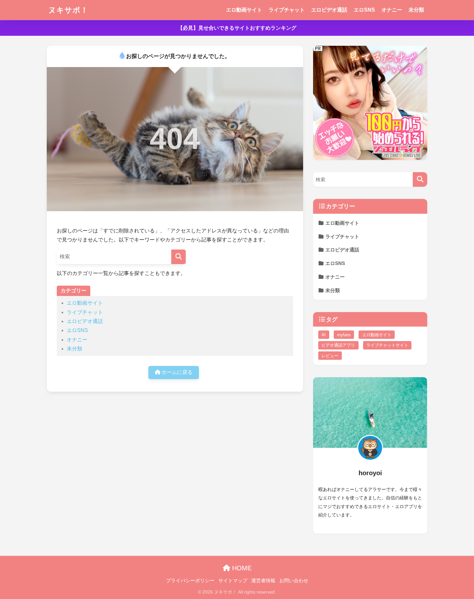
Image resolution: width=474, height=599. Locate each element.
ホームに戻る (176, 372)
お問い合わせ (293, 580)
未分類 (416, 10)
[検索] (178, 257)
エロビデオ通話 (329, 10)
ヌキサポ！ (68, 10)
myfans (344, 334)
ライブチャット (287, 10)
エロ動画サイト (244, 10)
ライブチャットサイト (387, 345)
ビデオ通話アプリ (338, 345)
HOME (241, 568)
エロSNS (364, 10)
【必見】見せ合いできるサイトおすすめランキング (237, 28)
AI (323, 334)
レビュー (329, 355)
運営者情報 (263, 580)
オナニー (391, 10)
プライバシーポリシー (190, 580)
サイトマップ (232, 580)
